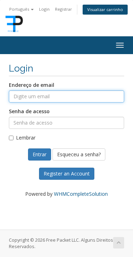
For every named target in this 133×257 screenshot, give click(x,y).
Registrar (63, 9)
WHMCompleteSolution (81, 193)
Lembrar (25, 137)
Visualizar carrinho (105, 9)
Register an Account (67, 173)
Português (19, 9)
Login (44, 9)
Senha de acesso (29, 111)
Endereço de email (31, 85)
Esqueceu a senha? (79, 154)
